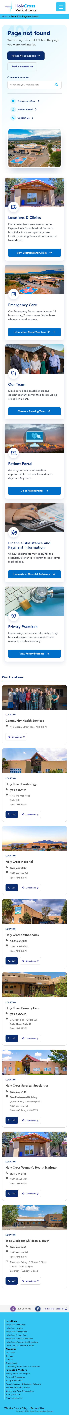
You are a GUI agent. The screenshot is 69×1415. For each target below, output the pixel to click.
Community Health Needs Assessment (23, 1366)
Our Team (10, 1352)
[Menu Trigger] (60, 6)
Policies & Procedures (15, 1377)
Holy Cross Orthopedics (22, 935)
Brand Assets (11, 1363)
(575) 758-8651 (18, 1246)
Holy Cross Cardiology (21, 784)
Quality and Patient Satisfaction (20, 1391)
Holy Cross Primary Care (23, 1008)
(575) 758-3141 (18, 1091)
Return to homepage (24, 55)
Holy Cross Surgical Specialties (27, 1085)
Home (5, 16)
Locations (11, 1321)
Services (9, 1356)
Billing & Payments (14, 1380)
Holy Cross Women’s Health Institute (31, 1167)
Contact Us (23, 117)
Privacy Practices (13, 1394)
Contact (9, 1359)
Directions (15, 737)
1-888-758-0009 (18, 941)
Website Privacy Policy (16, 1408)
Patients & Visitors (16, 1369)
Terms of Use (37, 1408)
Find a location (20, 66)
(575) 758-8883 (18, 867)
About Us (11, 1348)
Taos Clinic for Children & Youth (27, 1241)
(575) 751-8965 (18, 790)
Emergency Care (26, 101)
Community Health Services (25, 721)
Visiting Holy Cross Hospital (18, 1373)
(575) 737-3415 (18, 1014)
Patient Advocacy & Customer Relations (23, 1384)
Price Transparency (14, 1398)
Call (13, 814)
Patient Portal (25, 109)
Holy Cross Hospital (19, 862)
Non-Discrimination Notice (18, 1387)
